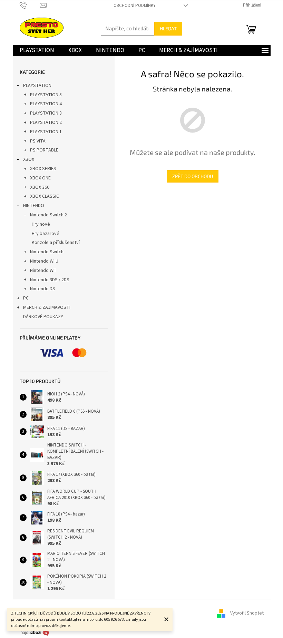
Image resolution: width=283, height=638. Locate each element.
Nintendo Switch (47, 251)
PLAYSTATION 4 (46, 103)
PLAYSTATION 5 (46, 94)
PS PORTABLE (44, 150)
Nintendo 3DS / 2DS (49, 279)
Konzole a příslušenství (56, 242)
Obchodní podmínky (135, 5)
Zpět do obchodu (192, 176)
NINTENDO (33, 205)
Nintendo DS (42, 288)
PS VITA (38, 141)
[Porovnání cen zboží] (35, 632)
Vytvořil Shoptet (247, 613)
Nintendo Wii (43, 270)
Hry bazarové (45, 233)
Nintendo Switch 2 (48, 215)
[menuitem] (37, 50)
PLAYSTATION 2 (46, 122)
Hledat (168, 28)
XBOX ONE (40, 178)
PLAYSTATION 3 (46, 113)
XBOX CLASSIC (44, 196)
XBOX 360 (39, 187)
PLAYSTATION (37, 85)
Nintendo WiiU (44, 261)
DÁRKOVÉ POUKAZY (43, 316)
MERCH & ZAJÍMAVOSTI (46, 307)
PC (26, 298)
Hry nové (41, 224)
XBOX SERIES (43, 168)
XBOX (28, 159)
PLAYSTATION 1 (46, 131)
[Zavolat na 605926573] (30, 5)
